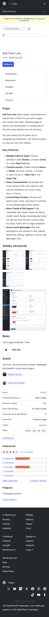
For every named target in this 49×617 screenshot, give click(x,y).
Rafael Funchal (15, 57)
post (43, 431)
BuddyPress (8, 571)
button (28, 431)
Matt (5, 562)
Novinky (6, 519)
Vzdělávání (8, 536)
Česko (11, 582)
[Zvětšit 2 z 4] (43, 253)
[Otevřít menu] (45, 4)
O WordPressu (9, 515)
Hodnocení (10, 80)
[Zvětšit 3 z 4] (20, 275)
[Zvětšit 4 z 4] (43, 292)
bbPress (6, 567)
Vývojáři (9, 93)
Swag (29, 550)
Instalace (9, 87)
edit (34, 431)
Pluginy (29, 524)
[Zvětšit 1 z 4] (20, 253)
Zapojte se (31, 536)
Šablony (29, 519)
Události (29, 541)
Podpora (9, 100)
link (39, 431)
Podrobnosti (11, 74)
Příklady (29, 515)
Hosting (6, 524)
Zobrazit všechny (38, 480)
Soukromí (7, 528)
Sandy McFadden (16, 383)
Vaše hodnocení (10, 480)
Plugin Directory (9, 11)
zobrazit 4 (42, 425)
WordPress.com (10, 558)
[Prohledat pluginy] (29, 28)
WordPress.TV (9, 550)
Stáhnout (8, 64)
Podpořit (30, 545)
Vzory (28, 528)
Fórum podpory (10, 499)
